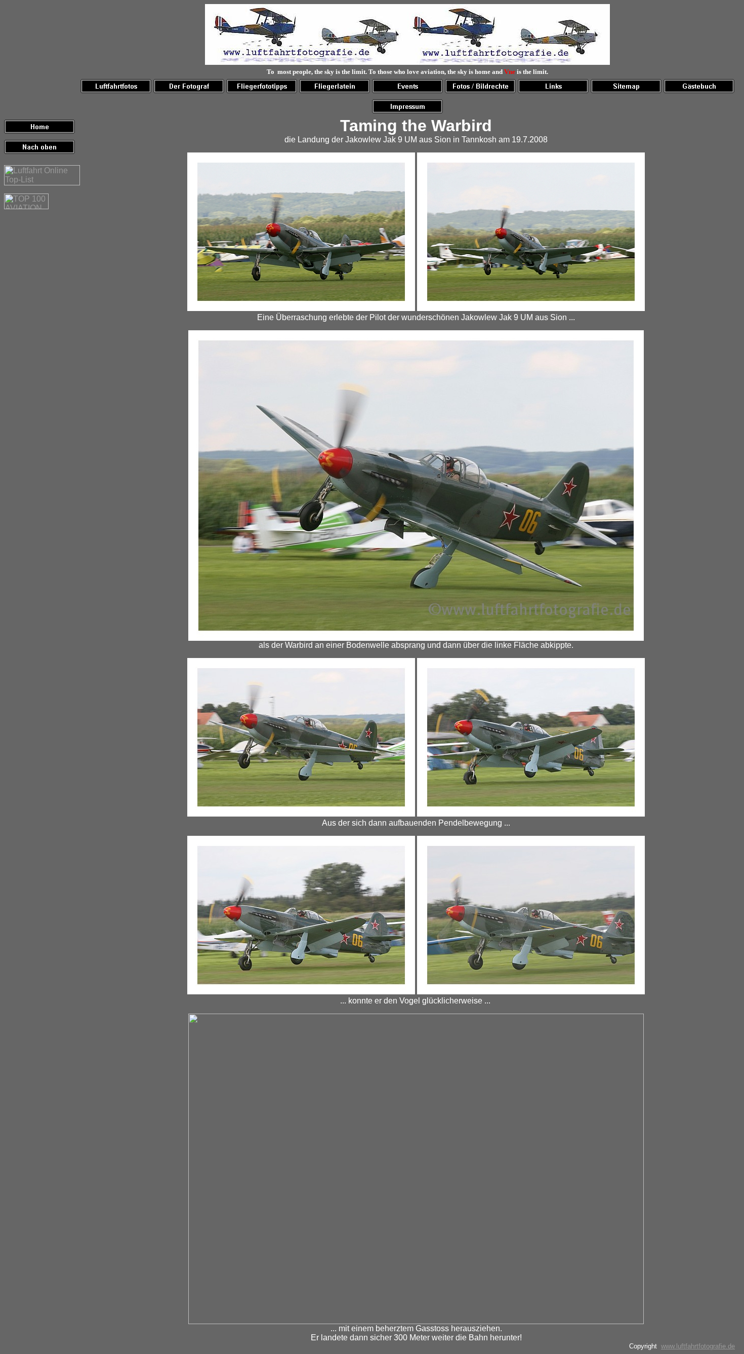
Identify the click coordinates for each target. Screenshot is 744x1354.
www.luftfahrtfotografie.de (698, 1346)
